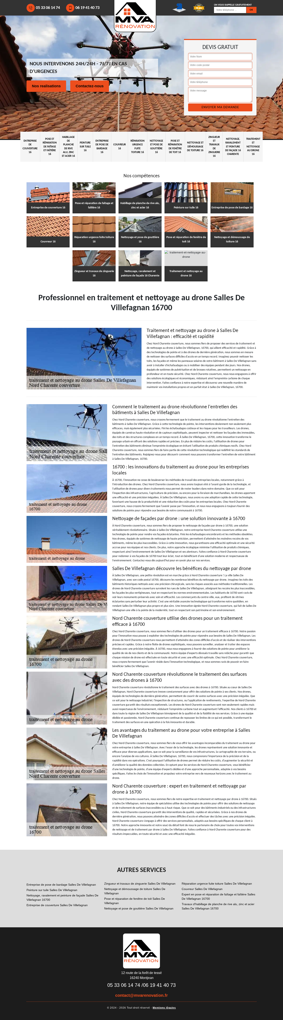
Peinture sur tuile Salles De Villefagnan (52, 890)
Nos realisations (46, 86)
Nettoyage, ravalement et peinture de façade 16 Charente (233, 147)
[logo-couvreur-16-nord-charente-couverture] (141, 950)
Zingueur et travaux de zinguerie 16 (214, 146)
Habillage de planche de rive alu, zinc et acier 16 (68, 146)
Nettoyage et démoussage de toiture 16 (195, 146)
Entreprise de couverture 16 (30, 147)
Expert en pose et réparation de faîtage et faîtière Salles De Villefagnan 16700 (218, 896)
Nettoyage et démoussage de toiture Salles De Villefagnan (134, 891)
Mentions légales (164, 1007)
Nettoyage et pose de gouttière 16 (156, 147)
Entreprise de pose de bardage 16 (102, 147)
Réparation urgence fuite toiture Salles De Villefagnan (217, 883)
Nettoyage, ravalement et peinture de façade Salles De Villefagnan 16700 (62, 897)
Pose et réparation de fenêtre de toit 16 (175, 147)
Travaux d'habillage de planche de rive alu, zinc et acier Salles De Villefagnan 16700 (218, 906)
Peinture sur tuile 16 (85, 146)
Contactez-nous (90, 86)
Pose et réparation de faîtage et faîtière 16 (50, 147)
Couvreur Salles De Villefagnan (202, 889)
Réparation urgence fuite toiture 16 (138, 147)
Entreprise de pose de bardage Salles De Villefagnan (61, 884)
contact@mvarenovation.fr (141, 995)
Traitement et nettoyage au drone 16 (253, 147)
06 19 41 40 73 (87, 8)
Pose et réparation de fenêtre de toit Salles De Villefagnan (134, 901)
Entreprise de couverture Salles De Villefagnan (57, 905)
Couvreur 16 (119, 146)
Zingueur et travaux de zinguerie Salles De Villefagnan (139, 883)
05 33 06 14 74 (48, 8)
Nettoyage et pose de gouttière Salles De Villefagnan (138, 908)
